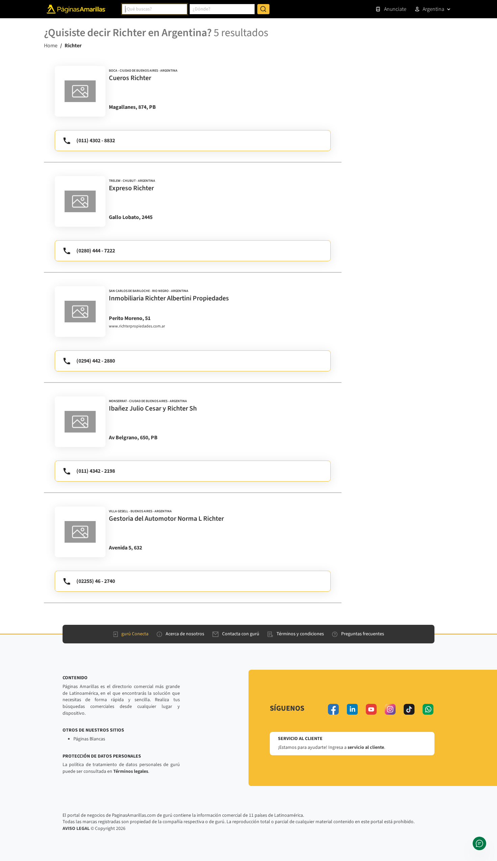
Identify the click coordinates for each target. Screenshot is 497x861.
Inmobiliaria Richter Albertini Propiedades (169, 298)
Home (50, 45)
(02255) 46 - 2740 (95, 581)
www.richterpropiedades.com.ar (137, 326)
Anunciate (395, 9)
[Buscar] (263, 9)
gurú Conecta (134, 634)
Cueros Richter (130, 78)
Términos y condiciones (300, 634)
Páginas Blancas (89, 739)
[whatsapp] (428, 709)
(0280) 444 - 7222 (95, 250)
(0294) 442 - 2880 (95, 361)
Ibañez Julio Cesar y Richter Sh (153, 408)
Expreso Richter (131, 188)
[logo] (80, 91)
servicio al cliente (366, 747)
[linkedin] (352, 709)
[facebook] (333, 709)
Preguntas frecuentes (362, 634)
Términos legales (130, 771)
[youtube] (371, 709)
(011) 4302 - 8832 (95, 140)
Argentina (433, 9)
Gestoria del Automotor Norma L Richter (166, 518)
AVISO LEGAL (76, 828)
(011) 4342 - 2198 (95, 471)
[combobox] (154, 9)
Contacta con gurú (240, 634)
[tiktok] (409, 709)
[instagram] (390, 709)
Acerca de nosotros (185, 634)
